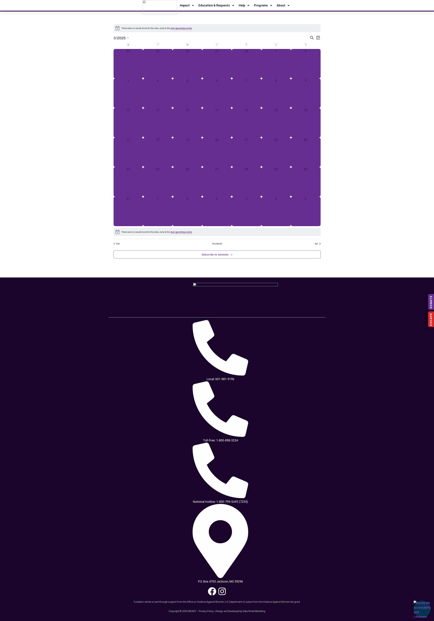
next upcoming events (181, 28)
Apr (316, 243)
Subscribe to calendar (215, 254)
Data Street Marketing (254, 611)
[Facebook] (212, 591)
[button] (422, 609)
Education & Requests (214, 5)
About (281, 5)
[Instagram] (222, 591)
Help (242, 5)
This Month (217, 243)
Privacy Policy (206, 611)
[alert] (217, 28)
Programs (261, 5)
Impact (185, 5)
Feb (118, 243)
